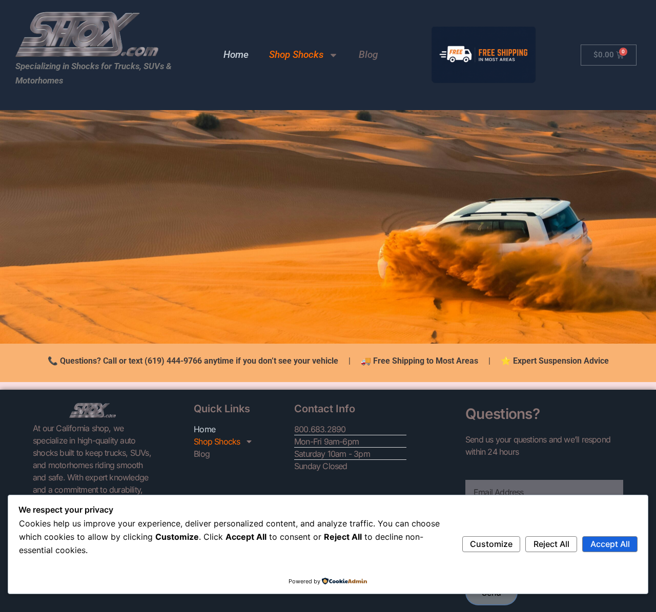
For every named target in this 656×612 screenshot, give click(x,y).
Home (236, 54)
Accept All (610, 544)
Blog (368, 54)
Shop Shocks (296, 54)
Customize (491, 544)
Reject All (551, 544)
